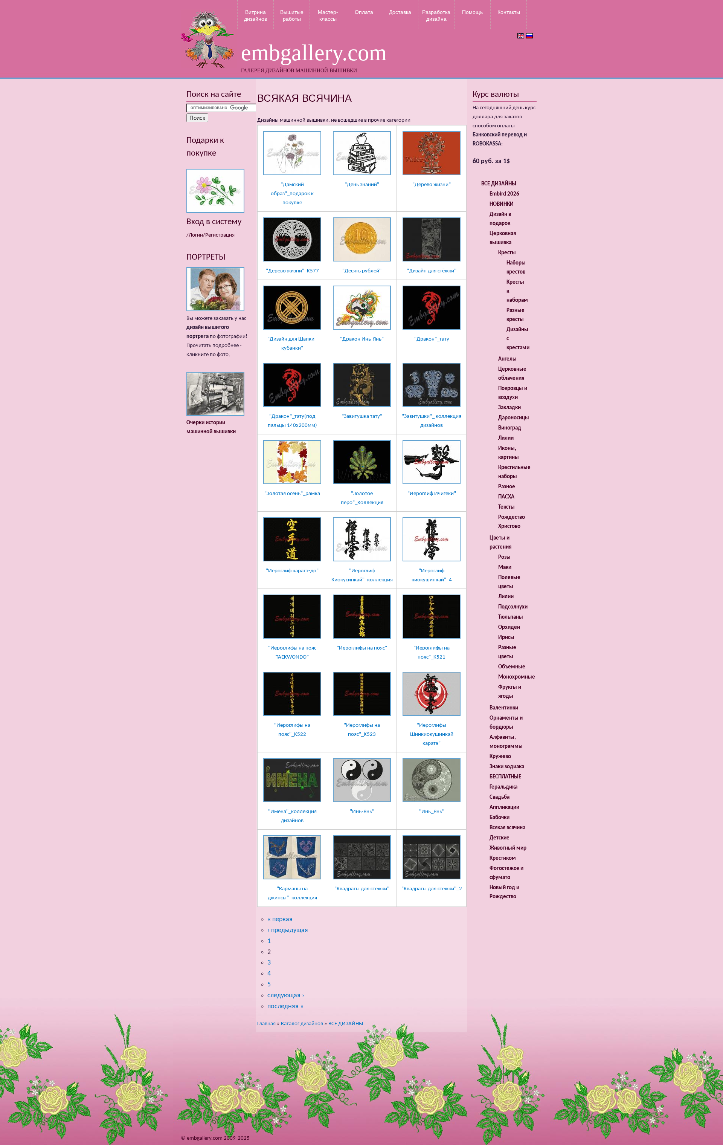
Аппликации (504, 807)
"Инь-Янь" (362, 812)
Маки (504, 567)
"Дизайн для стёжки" (431, 271)
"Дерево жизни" (431, 185)
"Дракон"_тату (431, 339)
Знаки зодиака (507, 767)
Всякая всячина (507, 828)
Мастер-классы (328, 15)
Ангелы (507, 359)
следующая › (285, 995)
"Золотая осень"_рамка (292, 494)
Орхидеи (509, 627)
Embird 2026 (504, 194)
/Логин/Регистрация (210, 235)
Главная (266, 1024)
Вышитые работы (292, 15)
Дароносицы (513, 418)
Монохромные (516, 677)
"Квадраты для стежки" (361, 889)
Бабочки (499, 818)
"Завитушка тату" (362, 416)
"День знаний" (362, 185)
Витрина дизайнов (255, 15)
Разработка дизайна (436, 15)
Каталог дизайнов (302, 1024)
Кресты (507, 253)
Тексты (506, 507)
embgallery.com (314, 52)
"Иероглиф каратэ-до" (292, 571)
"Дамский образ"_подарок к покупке (292, 194)
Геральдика (503, 787)
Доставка (400, 12)
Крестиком (503, 858)
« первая (280, 919)
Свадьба (499, 797)
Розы (504, 557)
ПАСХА (506, 497)
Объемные (511, 667)
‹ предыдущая (287, 930)
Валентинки (504, 708)
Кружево (500, 757)
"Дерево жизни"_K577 (292, 271)
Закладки (509, 408)
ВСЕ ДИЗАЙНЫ (345, 1024)
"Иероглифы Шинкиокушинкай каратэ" (431, 734)
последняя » (285, 1006)
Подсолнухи (513, 607)
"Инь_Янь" (431, 812)
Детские (499, 838)
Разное (506, 487)
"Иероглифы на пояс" (362, 648)
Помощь (472, 12)
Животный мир (508, 848)
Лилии (506, 438)
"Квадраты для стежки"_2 (431, 889)
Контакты (508, 12)
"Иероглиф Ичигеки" (431, 494)
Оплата (364, 12)
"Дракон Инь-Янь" (362, 339)
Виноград (509, 428)
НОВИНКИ (502, 204)
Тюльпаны (510, 617)
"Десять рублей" (361, 271)
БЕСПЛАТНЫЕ (505, 777)
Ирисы (506, 638)
